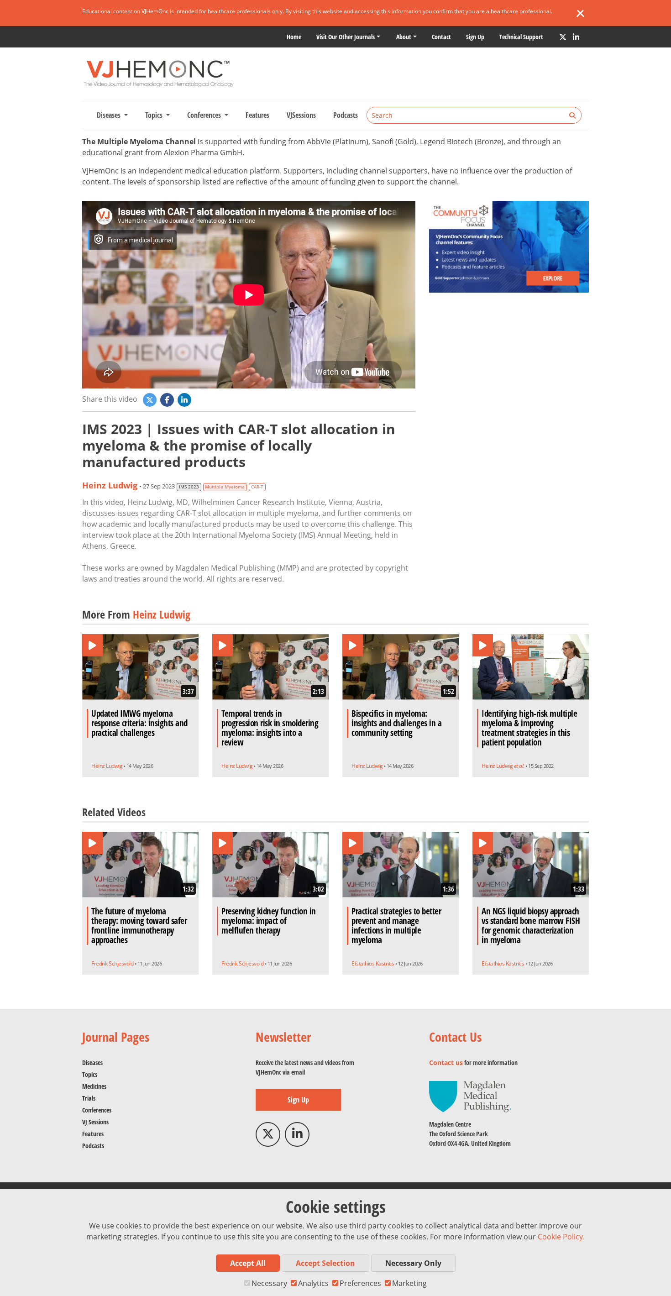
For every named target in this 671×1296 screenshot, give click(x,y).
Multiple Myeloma (225, 487)
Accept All (248, 1263)
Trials (88, 1098)
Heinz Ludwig (109, 485)
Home (294, 36)
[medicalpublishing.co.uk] (470, 1095)
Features (257, 115)
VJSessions (301, 115)
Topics (89, 1074)
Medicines (94, 1086)
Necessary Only (413, 1263)
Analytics (313, 1283)
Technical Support (521, 36)
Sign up (475, 36)
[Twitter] (563, 37)
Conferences (96, 1110)
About (403, 36)
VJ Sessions (95, 1122)
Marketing (409, 1283)
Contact (441, 36)
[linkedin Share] (185, 399)
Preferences (360, 1283)
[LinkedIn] (576, 37)
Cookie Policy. (561, 1237)
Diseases (92, 1062)
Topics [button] (154, 115)
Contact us (446, 1062)
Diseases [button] (109, 115)
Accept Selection (325, 1263)
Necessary (269, 1283)
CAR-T (257, 487)
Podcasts (345, 115)
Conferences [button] (205, 115)
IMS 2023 (189, 487)
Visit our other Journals (345, 36)
